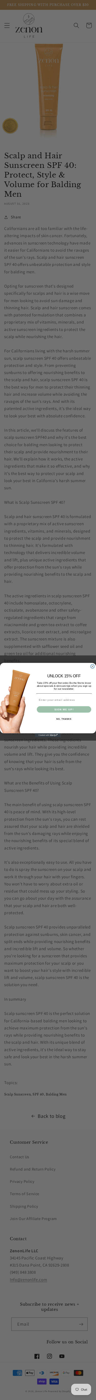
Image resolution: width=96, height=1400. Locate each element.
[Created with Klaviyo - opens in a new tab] (48, 735)
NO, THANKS (64, 719)
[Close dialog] (93, 666)
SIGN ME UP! (64, 709)
